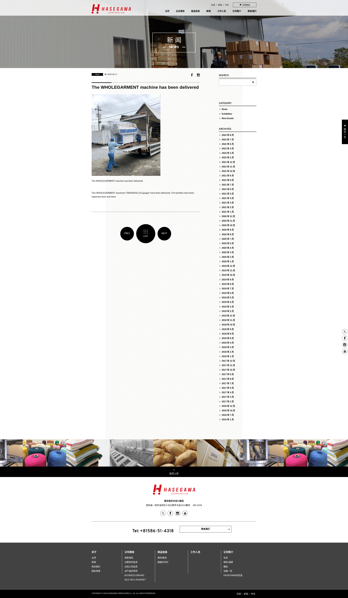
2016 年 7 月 (228, 415)
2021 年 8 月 (228, 180)
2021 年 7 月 (228, 185)
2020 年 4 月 (228, 248)
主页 (167, 11)
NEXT (164, 233)
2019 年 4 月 (228, 302)
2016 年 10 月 (228, 410)
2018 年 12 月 (228, 316)
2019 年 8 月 (228, 284)
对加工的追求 (131, 566)
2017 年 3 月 (228, 397)
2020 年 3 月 (228, 252)
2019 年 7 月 (228, 288)
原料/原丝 (162, 558)
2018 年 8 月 (228, 334)
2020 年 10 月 (228, 225)
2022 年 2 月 (228, 157)
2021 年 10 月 (228, 171)
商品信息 (195, 11)
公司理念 (129, 552)
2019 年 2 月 (228, 311)
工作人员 (221, 11)
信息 (225, 558)
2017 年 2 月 (228, 401)
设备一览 (227, 571)
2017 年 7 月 (228, 383)
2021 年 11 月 (228, 166)
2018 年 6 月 (228, 338)
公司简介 (236, 11)
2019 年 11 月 (228, 270)
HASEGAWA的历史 (233, 575)
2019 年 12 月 (228, 266)
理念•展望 (228, 562)
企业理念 (180, 11)
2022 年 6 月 (228, 144)
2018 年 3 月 (228, 347)
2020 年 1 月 (228, 261)
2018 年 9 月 (228, 329)
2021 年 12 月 (228, 162)
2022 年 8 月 (228, 135)
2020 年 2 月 (228, 257)
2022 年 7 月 (228, 139)
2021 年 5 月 (228, 194)
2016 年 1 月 (228, 419)
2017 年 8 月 (228, 379)
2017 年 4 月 (228, 392)
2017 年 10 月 (228, 370)
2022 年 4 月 (228, 148)
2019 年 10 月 (228, 275)
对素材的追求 (131, 562)
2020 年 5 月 (228, 243)
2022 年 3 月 (228, 153)
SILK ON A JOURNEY (135, 580)
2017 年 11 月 (228, 365)
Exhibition (227, 114)
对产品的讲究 (131, 571)
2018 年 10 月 (228, 324)
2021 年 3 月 (228, 203)
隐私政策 (96, 571)
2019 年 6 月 (228, 293)
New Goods (228, 118)
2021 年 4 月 (228, 198)
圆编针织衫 (163, 562)
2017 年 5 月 (228, 388)
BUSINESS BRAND (134, 575)
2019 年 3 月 (228, 307)
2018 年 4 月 (228, 343)
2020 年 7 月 (228, 239)
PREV (127, 233)
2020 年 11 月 (228, 221)
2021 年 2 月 (228, 207)
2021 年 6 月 (228, 189)
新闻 (208, 11)
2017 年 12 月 (228, 361)
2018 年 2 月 (228, 352)
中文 (227, 5)
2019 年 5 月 (228, 297)
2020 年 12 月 (228, 216)
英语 (220, 5)
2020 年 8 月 (228, 234)
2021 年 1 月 (228, 212)
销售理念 (129, 558)
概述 (225, 566)
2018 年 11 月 (228, 320)
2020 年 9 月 (228, 230)
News (97, 74)
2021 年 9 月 (228, 175)
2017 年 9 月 (228, 374)
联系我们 (252, 11)
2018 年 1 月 (228, 356)
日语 (213, 5)
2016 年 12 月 (228, 406)
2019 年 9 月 (228, 279)
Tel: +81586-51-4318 (153, 531)
